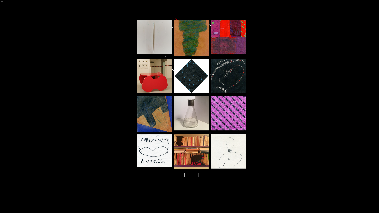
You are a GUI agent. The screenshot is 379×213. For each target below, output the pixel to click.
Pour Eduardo (191, 108)
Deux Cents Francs (228, 32)
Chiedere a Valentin (154, 145)
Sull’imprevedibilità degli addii (155, 32)
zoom (150, 40)
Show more (191, 174)
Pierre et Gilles (155, 71)
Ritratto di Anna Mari (228, 146)
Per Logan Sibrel (228, 108)
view (158, 40)
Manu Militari (154, 109)
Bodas (228, 71)
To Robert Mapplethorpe (191, 146)
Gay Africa (191, 33)
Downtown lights (191, 71)
